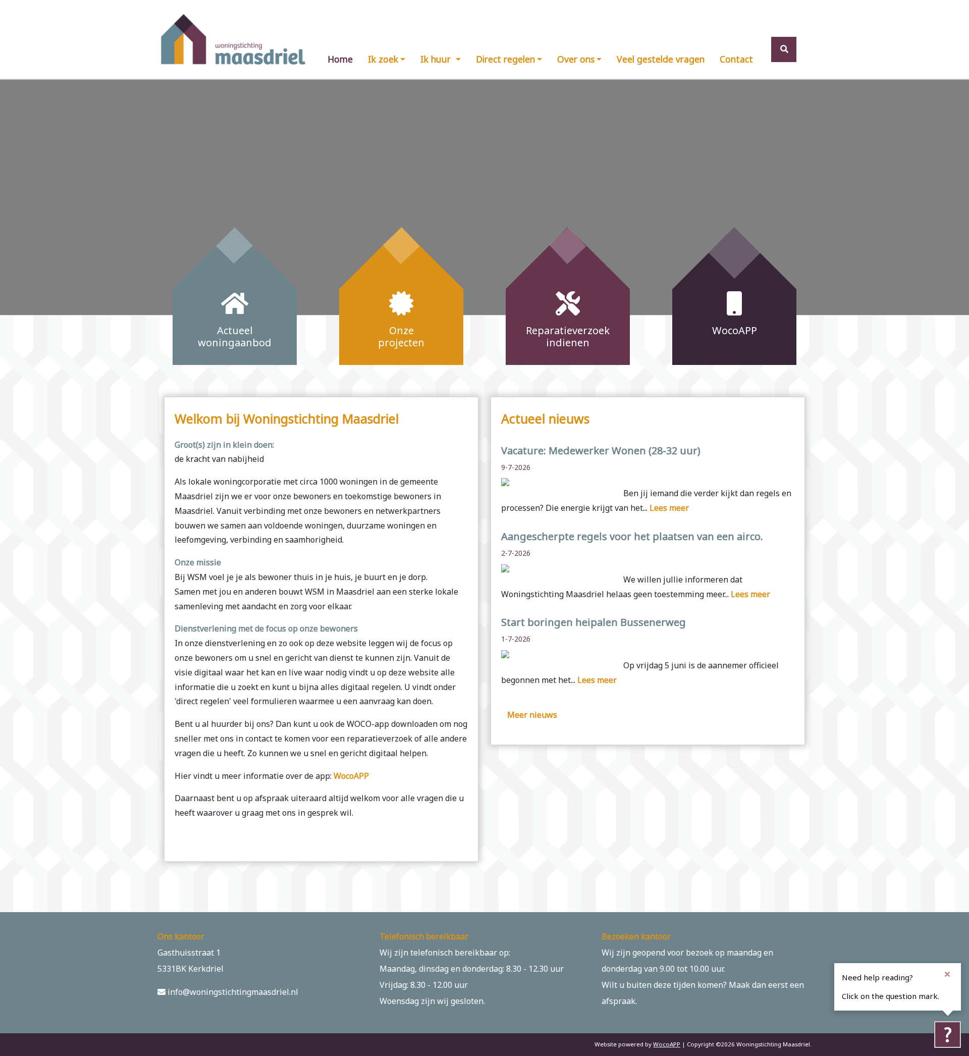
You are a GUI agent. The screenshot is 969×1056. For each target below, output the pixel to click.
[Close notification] (947, 974)
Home (340, 59)
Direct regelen (505, 59)
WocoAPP (351, 775)
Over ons (576, 59)
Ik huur (436, 59)
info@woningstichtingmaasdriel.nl (232, 991)
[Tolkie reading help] (947, 1034)
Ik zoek (383, 59)
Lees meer (669, 507)
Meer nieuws (532, 714)
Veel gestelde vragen (661, 59)
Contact (736, 59)
